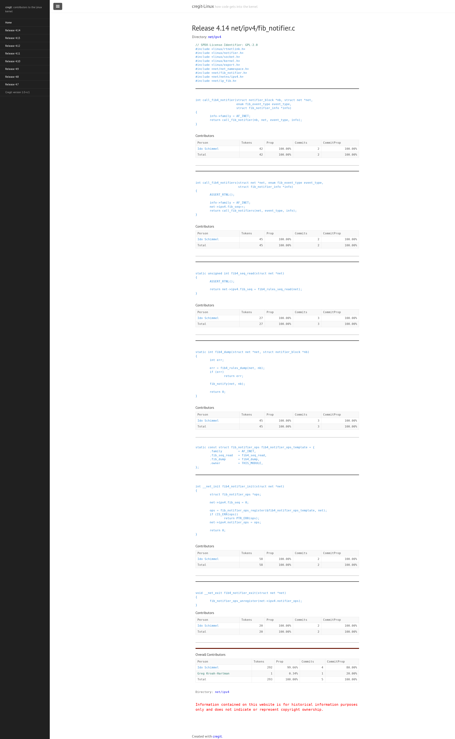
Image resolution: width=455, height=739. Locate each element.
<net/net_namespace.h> (230, 69)
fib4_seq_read (242, 273)
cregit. (218, 736)
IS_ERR (222, 514)
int (198, 100)
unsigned (215, 273)
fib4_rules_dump (233, 368)
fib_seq (234, 206)
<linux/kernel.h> (226, 61)
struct (241, 100)
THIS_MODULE (251, 463)
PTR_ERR (242, 518)
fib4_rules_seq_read (274, 289)
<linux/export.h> (226, 65)
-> (218, 116)
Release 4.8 (12, 76)
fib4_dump (223, 352)
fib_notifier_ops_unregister (234, 601)
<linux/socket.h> (226, 57)
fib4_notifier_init (238, 486)
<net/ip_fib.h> (224, 81)
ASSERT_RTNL (219, 194)
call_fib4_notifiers (219, 182)
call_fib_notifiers (238, 210)
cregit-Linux (203, 6)
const (212, 447)
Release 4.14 (12, 30)
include (203, 49)
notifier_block (261, 100)
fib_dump (219, 459)
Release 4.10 (12, 61)
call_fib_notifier (237, 120)
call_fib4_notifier (219, 100)
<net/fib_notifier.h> (229, 73)
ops (256, 494)
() (231, 194)
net (299, 100)
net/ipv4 (214, 36)
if (211, 372)
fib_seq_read (222, 455)
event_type (281, 104)
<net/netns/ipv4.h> (227, 76)
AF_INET (242, 116)
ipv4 (222, 206)
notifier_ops (238, 522)
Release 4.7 (12, 84)
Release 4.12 (12, 45)
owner (216, 463)
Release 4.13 (12, 38)
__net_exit (213, 593)
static (201, 273)
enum (239, 104)
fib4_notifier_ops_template (284, 447)
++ (241, 206)
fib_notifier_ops (245, 447)
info (286, 108)
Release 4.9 (12, 69)
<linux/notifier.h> (227, 53)
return (215, 120)
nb (279, 100)
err (219, 360)
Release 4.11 (12, 53)
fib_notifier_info (264, 108)
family (225, 116)
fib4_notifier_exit (240, 593)
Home (8, 22)
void (199, 593)
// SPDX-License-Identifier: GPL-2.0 (227, 45)
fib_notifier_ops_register (242, 510)
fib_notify (219, 384)
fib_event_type (257, 104)
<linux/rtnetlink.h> (228, 49)
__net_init (211, 486)
